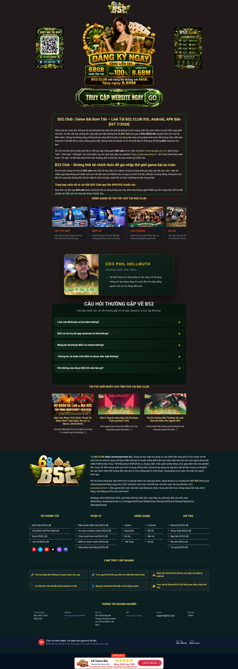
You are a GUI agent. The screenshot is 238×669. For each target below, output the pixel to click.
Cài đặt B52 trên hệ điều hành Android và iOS (54, 586)
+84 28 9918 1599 (134, 616)
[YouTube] (46, 549)
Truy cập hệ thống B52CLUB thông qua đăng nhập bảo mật (179, 586)
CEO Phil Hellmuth (127, 264)
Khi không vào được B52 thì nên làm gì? (119, 368)
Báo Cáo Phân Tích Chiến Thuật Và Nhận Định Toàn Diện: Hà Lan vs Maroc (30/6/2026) (72, 421)
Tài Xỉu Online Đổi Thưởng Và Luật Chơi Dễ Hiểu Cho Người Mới (165, 419)
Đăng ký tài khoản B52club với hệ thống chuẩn (115, 586)
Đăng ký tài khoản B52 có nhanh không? (119, 345)
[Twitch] (59, 549)
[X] (53, 549)
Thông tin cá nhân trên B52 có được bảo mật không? (119, 356)
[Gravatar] (65, 549)
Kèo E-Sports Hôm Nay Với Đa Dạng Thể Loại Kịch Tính (119, 419)
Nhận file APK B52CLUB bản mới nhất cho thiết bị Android (177, 574)
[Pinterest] (34, 549)
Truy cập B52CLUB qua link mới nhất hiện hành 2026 (118, 574)
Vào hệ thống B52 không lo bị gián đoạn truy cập (55, 574)
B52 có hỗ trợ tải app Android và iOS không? (119, 333)
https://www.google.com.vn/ (153, 150)
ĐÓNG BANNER (118, 655)
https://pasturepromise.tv (75, 617)
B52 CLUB (99, 456)
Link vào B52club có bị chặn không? (119, 322)
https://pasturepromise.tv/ (144, 154)
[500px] (40, 549)
